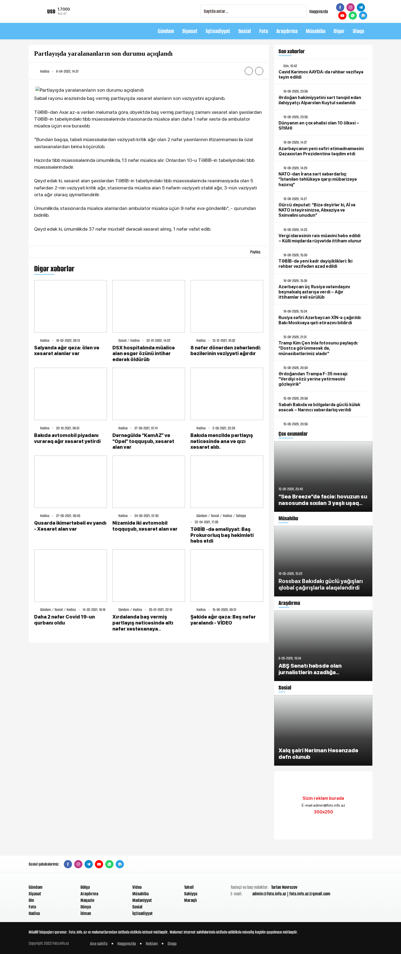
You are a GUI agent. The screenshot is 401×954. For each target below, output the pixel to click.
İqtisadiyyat (218, 31)
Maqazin (87, 900)
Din (31, 900)
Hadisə (34, 913)
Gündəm (166, 31)
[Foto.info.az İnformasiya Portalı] (63, 31)
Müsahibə (315, 31)
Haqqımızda (318, 11)
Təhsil (189, 887)
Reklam (152, 943)
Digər (339, 31)
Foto (263, 31)
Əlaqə (358, 31)
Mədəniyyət (142, 900)
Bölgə (85, 887)
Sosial (244, 31)
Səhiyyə (190, 893)
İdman (85, 913)
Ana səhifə (98, 943)
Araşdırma (287, 31)
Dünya (85, 907)
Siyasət (189, 31)
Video (137, 887)
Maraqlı (190, 900)
